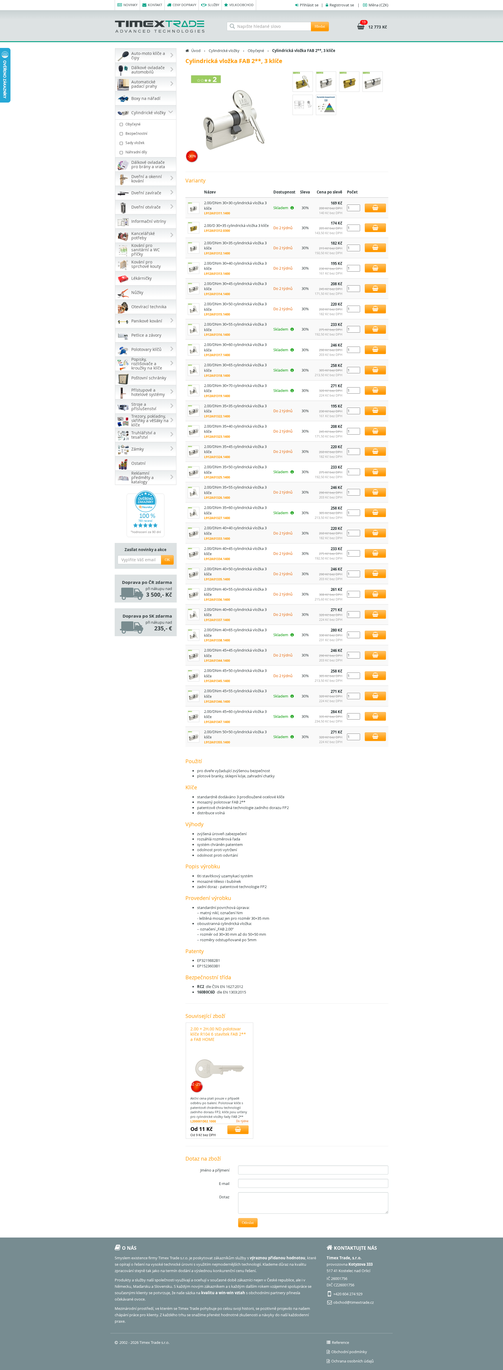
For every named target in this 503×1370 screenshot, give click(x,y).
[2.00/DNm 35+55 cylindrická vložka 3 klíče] (193, 491)
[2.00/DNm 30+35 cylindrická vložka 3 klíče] (193, 247)
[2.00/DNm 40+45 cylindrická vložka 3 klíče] (193, 553)
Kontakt (155, 5)
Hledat (320, 26)
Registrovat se (342, 5)
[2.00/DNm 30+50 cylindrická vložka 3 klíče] (193, 308)
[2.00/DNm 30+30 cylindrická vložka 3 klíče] (193, 207)
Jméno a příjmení (214, 1170)
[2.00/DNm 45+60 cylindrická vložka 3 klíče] (193, 716)
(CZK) (378, 5)
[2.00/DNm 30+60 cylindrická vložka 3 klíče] (193, 349)
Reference (340, 1342)
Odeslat (248, 1222)
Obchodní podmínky (349, 1351)
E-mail (224, 1183)
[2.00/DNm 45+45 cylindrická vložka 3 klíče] (193, 654)
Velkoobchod (241, 5)
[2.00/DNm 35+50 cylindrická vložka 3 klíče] (193, 471)
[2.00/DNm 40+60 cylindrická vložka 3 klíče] (193, 614)
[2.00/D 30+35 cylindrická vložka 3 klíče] (193, 227)
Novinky (130, 5)
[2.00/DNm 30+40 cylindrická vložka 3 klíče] (193, 267)
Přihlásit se (309, 5)
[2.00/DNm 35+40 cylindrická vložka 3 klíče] (193, 430)
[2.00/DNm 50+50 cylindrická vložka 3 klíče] (193, 736)
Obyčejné (133, 124)
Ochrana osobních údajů (352, 1361)
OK (167, 559)
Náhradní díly (136, 152)
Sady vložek (134, 142)
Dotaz (224, 1196)
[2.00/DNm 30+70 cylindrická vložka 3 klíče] (193, 390)
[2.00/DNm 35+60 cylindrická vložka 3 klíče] (193, 512)
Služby (213, 5)
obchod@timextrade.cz (353, 1302)
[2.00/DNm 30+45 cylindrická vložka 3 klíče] (193, 288)
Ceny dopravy (184, 5)
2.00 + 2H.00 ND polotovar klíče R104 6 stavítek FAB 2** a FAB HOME (218, 1034)
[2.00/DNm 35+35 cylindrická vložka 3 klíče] (193, 410)
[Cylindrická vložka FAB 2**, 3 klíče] (234, 118)
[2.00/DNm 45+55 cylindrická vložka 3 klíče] (193, 695)
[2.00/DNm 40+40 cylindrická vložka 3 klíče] (193, 532)
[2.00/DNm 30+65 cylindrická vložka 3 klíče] (193, 369)
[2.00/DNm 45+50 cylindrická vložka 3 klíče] (193, 675)
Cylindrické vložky (224, 50)
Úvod (196, 50)
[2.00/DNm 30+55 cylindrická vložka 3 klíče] (193, 328)
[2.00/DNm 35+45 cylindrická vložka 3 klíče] (193, 451)
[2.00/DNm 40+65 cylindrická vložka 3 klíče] (193, 634)
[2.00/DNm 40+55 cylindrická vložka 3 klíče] (193, 593)
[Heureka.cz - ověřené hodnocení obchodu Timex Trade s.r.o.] (146, 514)
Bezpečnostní (136, 133)
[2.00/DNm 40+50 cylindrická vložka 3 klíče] (193, 573)
